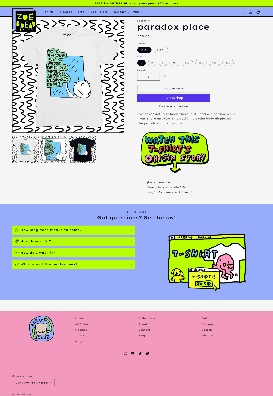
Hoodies (81, 329)
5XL (228, 63)
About (142, 323)
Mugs (79, 341)
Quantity (142, 70)
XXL (187, 63)
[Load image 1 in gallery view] (25, 149)
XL (174, 63)
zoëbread (26, 394)
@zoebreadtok (158, 182)
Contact (144, 329)
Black (160, 50)
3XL (201, 63)
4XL (214, 63)
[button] (49, 12)
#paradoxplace (159, 187)
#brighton (182, 187)
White (144, 50)
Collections (146, 318)
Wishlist (207, 335)
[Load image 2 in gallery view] (53, 149)
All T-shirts (83, 323)
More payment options (173, 106)
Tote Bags (82, 335)
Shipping (208, 323)
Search (207, 329)
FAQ (204, 318)
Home (79, 318)
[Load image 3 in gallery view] (82, 149)
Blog (141, 335)
